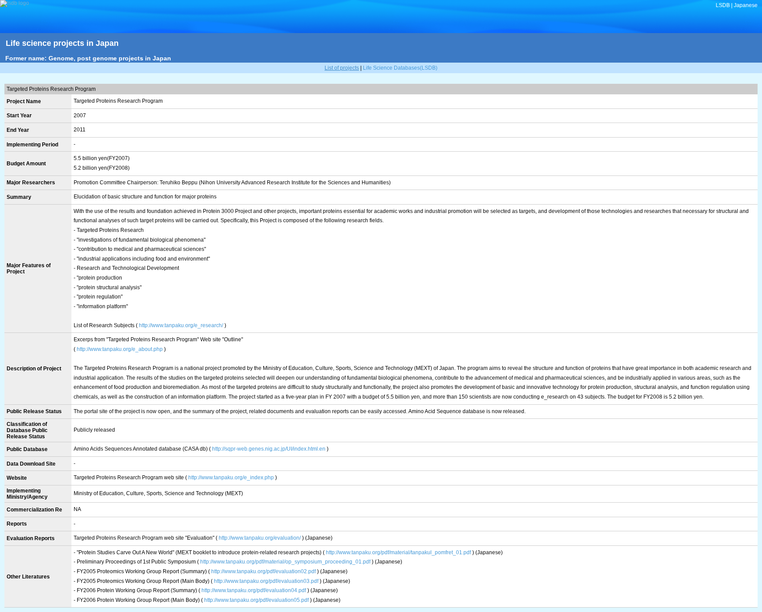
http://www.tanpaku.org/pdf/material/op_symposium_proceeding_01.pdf (285, 562)
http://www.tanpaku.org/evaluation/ (260, 538)
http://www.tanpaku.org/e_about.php (120, 349)
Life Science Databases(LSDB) (400, 68)
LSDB (723, 5)
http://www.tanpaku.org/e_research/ (181, 325)
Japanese (746, 5)
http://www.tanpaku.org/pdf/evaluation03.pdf (266, 581)
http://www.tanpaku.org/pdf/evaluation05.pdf (256, 600)
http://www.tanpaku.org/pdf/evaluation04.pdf (254, 590)
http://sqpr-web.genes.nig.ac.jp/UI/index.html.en (268, 449)
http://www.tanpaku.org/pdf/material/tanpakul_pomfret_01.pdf (398, 552)
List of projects (342, 68)
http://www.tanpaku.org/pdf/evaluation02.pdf (263, 571)
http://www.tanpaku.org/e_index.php (231, 477)
